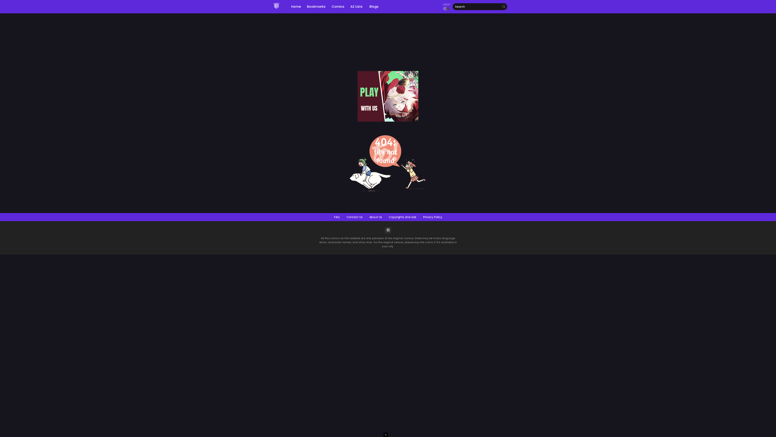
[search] (504, 7)
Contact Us (355, 217)
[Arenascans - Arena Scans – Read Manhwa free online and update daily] (276, 10)
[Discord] (388, 230)
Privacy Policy (432, 217)
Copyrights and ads (402, 217)
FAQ (337, 217)
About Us (375, 217)
